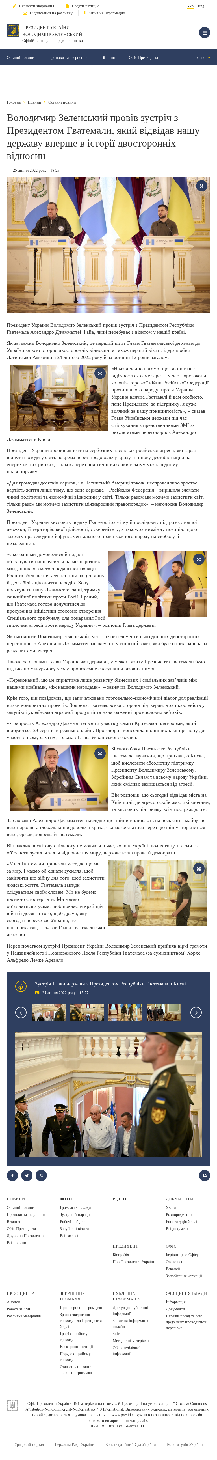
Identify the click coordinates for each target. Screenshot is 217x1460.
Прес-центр (20, 1293)
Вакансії (173, 1268)
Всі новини (16, 1242)
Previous (21, 1012)
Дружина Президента (25, 1235)
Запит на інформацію (106, 13)
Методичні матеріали (131, 1340)
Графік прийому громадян (74, 1336)
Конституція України (184, 1221)
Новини (34, 102)
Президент (125, 1246)
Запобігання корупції (184, 1275)
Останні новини (20, 57)
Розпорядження (179, 1214)
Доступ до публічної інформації (130, 1310)
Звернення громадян (72, 1296)
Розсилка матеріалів (24, 1316)
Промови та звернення (68, 57)
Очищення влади (186, 1293)
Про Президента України (134, 1261)
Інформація (175, 1301)
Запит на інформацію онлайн (131, 1323)
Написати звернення (36, 5)
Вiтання (108, 57)
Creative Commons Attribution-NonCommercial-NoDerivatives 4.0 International (116, 1406)
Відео (119, 1198)
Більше (199, 57)
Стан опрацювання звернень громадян (76, 1369)
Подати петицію (85, 5)
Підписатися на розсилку (51, 13)
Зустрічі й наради (75, 1214)
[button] (26, 1175)
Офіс (171, 1246)
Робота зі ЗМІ (18, 1309)
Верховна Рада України (74, 1444)
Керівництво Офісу (182, 1254)
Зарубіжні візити (74, 1228)
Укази (171, 1207)
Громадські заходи (75, 1207)
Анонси (13, 1301)
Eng (201, 5)
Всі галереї (69, 1235)
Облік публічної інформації (126, 1350)
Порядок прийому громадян (75, 1356)
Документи (180, 1198)
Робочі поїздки (73, 1221)
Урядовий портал (29, 1444)
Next (196, 1012)
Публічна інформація (127, 1296)
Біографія (121, 1254)
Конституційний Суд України (130, 1444)
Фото (66, 1198)
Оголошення (176, 1261)
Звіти (117, 1333)
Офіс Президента (143, 57)
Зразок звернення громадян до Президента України (81, 1320)
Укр (190, 5)
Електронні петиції (76, 1346)
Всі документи (178, 1228)
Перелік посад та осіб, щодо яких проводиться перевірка (186, 1321)
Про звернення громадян (81, 1307)
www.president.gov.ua (129, 1414)
